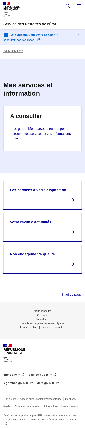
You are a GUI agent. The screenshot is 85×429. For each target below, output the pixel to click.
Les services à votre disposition (38, 190)
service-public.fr (40, 374)
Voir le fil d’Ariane (13, 50)
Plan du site (10, 399)
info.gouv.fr (11, 374)
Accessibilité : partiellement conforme (41, 399)
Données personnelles (28, 406)
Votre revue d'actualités (30, 222)
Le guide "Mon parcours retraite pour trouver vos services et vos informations (42, 131)
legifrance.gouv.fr (16, 383)
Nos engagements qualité (32, 254)
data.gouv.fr (46, 383)
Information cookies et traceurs (61, 406)
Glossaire (42, 315)
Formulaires (42, 319)
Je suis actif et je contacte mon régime (42, 323)
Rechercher (68, 6)
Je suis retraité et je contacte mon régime (42, 327)
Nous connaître (42, 311)
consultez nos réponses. (19, 39)
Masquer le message (78, 34)
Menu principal (79, 6)
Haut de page (71, 294)
